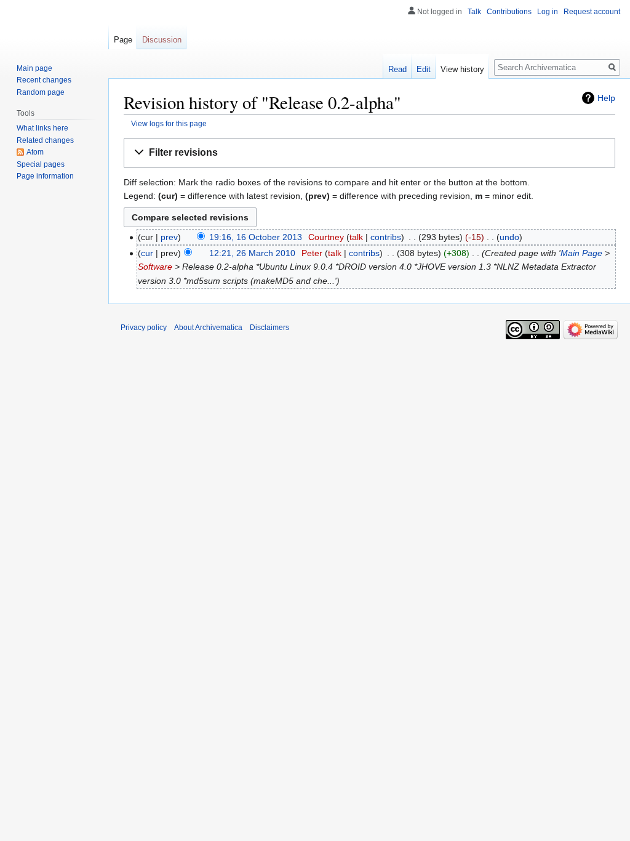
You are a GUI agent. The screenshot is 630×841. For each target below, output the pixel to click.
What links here (42, 128)
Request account (592, 11)
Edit (424, 69)
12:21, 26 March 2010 (252, 253)
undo (509, 237)
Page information (45, 176)
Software (155, 267)
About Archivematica (208, 327)
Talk (474, 11)
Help (606, 98)
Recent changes (44, 80)
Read (397, 69)
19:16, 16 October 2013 (255, 237)
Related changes (45, 140)
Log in (547, 11)
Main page (34, 68)
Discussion (161, 39)
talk (356, 237)
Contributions (509, 11)
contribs (385, 237)
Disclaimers (269, 327)
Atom (35, 152)
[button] (369, 153)
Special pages (41, 164)
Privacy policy (144, 327)
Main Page (581, 253)
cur (147, 253)
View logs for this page (169, 123)
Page (123, 39)
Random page (41, 92)
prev (169, 237)
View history (462, 69)
